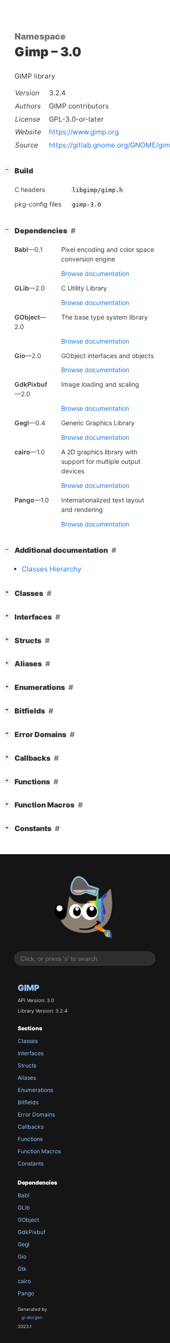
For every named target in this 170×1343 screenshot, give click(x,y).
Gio (22, 1256)
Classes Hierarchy (51, 569)
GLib (24, 1207)
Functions (30, 1139)
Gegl (23, 1244)
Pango (26, 1293)
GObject (28, 1219)
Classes (28, 1041)
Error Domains (36, 1114)
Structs (27, 1065)
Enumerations (35, 1090)
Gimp (28, 988)
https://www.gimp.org (84, 132)
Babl (23, 1195)
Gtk (22, 1268)
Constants (31, 1163)
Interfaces (31, 1053)
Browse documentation (95, 273)
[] (9, 169)
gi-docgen (32, 1317)
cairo (24, 1281)
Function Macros (39, 1151)
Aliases (27, 1077)
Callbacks (31, 1126)
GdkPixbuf (31, 1232)
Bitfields (28, 1102)
